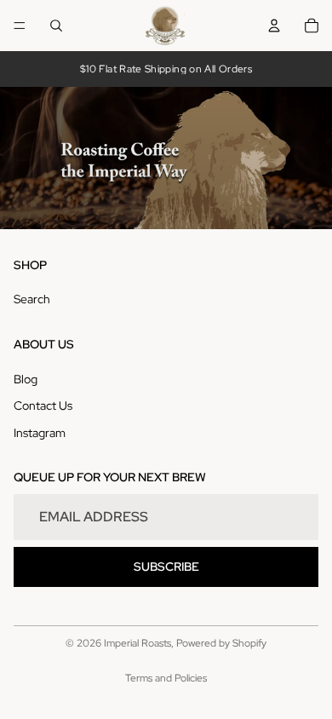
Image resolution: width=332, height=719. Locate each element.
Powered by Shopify (221, 643)
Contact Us (43, 405)
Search (32, 300)
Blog (25, 379)
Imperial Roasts (137, 643)
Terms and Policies (166, 678)
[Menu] (19, 25)
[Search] (56, 25)
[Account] (274, 25)
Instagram (40, 432)
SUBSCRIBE (166, 566)
